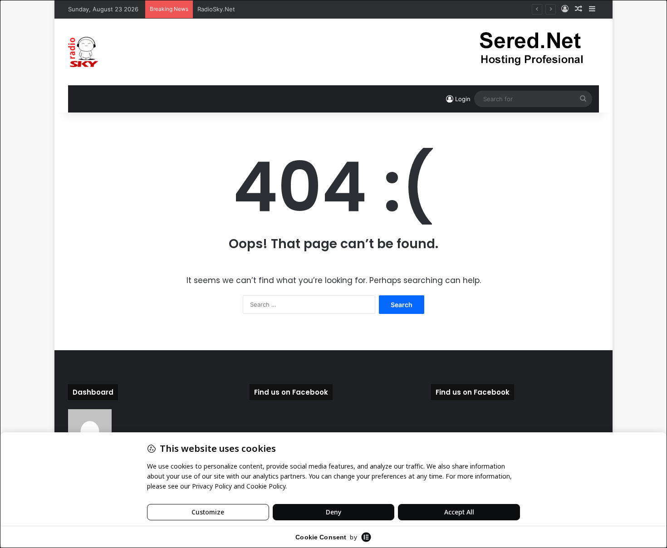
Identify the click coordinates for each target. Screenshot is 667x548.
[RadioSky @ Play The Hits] (83, 52)
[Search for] (583, 99)
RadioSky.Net (216, 9)
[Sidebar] (592, 9)
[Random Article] (578, 9)
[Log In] (565, 9)
